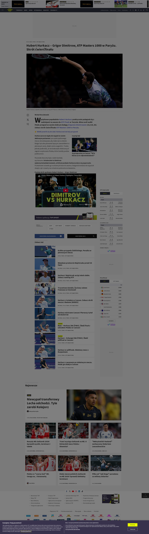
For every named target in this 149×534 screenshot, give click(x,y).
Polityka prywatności (26, 531)
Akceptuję (132, 524)
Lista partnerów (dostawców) (72, 529)
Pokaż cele (132, 529)
